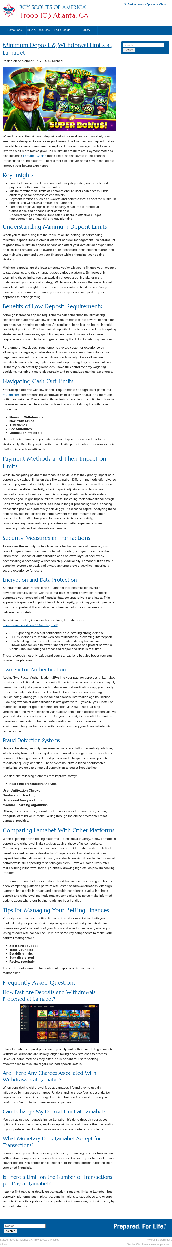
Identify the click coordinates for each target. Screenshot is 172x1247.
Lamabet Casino (34, 155)
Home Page (14, 30)
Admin (3, 1244)
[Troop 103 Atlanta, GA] (52, 9)
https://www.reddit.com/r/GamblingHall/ (30, 625)
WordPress (166, 1239)
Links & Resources (38, 30)
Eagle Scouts (62, 30)
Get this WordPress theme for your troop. (149, 1244)
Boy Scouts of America (46, 1239)
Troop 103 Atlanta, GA (54, 15)
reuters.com (11, 394)
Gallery (86, 30)
